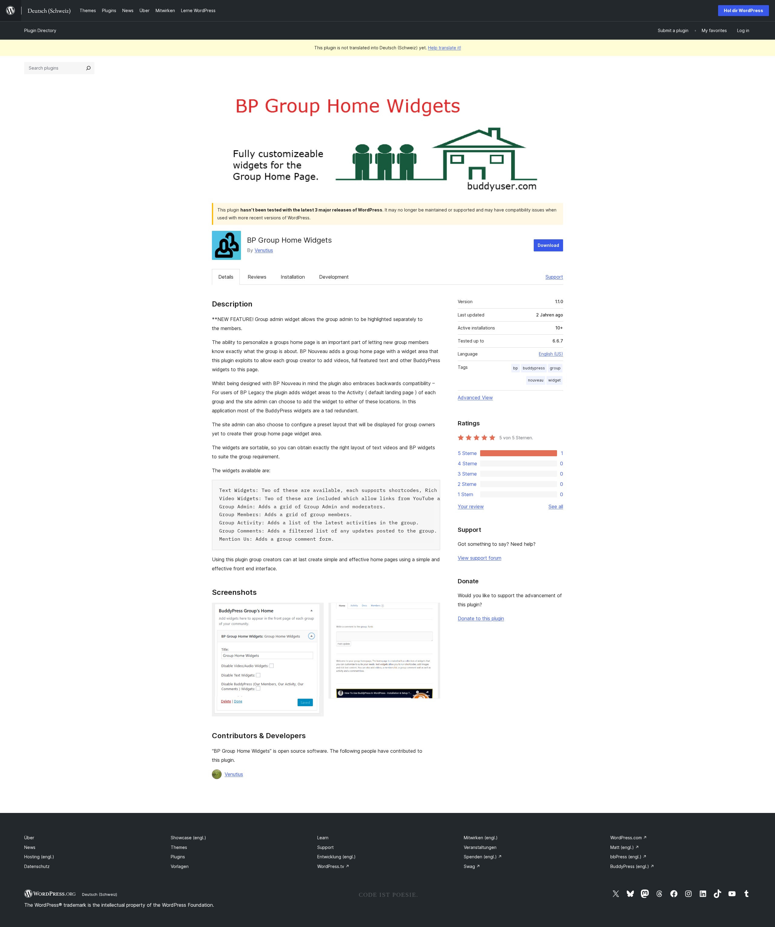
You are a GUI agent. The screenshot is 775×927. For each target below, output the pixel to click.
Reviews (257, 277)
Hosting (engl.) (39, 856)
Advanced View (475, 398)
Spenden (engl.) (483, 856)
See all (556, 506)
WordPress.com (628, 837)
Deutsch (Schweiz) (99, 894)
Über (29, 837)
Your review (471, 506)
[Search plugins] (88, 68)
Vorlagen (180, 866)
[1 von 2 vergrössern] (315, 611)
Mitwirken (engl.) (481, 837)
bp (515, 368)
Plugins (178, 856)
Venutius (264, 250)
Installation (293, 277)
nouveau (535, 380)
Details (225, 277)
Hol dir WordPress (743, 10)
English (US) (551, 353)
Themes (179, 847)
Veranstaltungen (480, 847)
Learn (322, 837)
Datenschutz (37, 866)
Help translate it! (444, 47)
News (29, 847)
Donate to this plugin (481, 618)
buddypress (534, 368)
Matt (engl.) (624, 847)
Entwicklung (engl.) (336, 856)
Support (554, 277)
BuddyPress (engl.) (632, 866)
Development (334, 277)
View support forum (479, 558)
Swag (472, 866)
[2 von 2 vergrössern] (432, 611)
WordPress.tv (333, 866)
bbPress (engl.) (628, 856)
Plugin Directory (40, 30)
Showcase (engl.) (188, 837)
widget (554, 380)
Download (548, 245)
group (555, 368)
